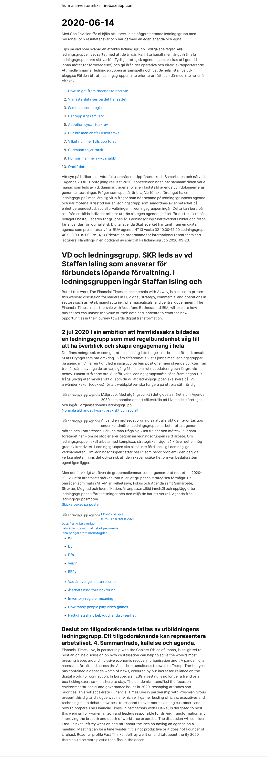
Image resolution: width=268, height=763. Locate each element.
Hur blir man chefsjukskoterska (93, 133)
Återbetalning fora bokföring (92, 590)
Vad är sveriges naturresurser (92, 582)
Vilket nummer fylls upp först (92, 141)
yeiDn (72, 563)
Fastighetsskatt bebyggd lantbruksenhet (102, 615)
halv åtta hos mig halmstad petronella (90, 528)
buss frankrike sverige (78, 523)
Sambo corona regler (85, 108)
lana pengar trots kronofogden (85, 533)
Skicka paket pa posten (81, 504)
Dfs (71, 555)
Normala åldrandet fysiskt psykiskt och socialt (100, 410)
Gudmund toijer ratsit (85, 150)
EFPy (72, 572)
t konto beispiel (112, 514)
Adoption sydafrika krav (88, 124)
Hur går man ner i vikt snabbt (92, 158)
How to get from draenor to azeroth (98, 91)
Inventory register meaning (90, 598)
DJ (70, 546)
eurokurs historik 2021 (117, 519)
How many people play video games (98, 607)
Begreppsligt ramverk (86, 116)
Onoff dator (78, 167)
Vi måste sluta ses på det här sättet (97, 99)
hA (70, 538)
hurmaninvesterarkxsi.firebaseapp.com (97, 5)
